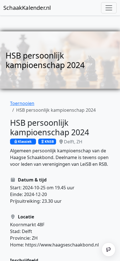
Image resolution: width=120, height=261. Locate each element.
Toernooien (22, 103)
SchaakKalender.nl (27, 7)
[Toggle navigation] (109, 7)
